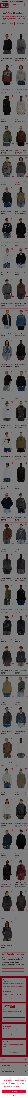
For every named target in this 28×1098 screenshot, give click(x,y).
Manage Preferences (17, 1085)
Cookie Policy (16, 1086)
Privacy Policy (7, 1086)
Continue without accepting (14, 1095)
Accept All (14, 1091)
